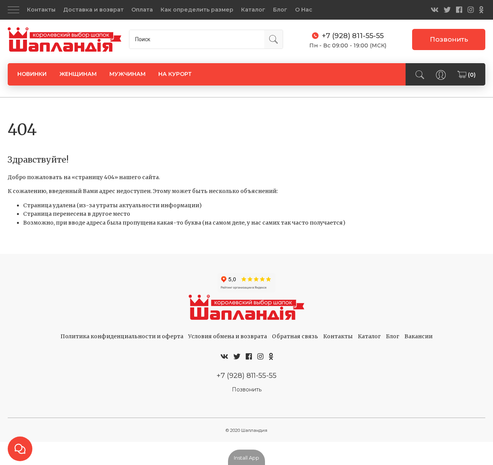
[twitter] (447, 9)
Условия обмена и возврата (227, 336)
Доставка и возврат (93, 9)
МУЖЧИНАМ (127, 74)
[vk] (434, 9)
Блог (280, 9)
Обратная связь (295, 336)
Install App (246, 458)
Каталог (253, 9)
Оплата (142, 9)
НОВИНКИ (32, 74)
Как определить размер (197, 9)
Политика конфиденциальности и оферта (121, 336)
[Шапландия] (64, 39)
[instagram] (471, 9)
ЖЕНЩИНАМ (78, 74)
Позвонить (449, 39)
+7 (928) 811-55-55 (246, 375)
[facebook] (459, 9)
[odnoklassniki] (481, 9)
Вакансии (418, 336)
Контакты (41, 9)
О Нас (303, 9)
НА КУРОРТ (175, 74)
